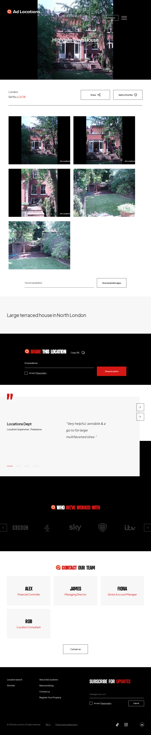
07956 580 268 (122, 589)
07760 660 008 (75, 589)
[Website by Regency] (142, 725)
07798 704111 (28, 622)
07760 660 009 (28, 589)
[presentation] (140, 417)
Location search (15, 18)
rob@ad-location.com (28, 627)
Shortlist (33, 18)
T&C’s (48, 724)
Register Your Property (89, 18)
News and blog (69, 18)
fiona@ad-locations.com (122, 594)
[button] (10, 466)
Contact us (110, 18)
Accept (37, 373)
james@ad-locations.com (75, 594)
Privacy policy (41, 373)
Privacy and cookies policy (66, 724)
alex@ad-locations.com (28, 594)
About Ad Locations (51, 18)
